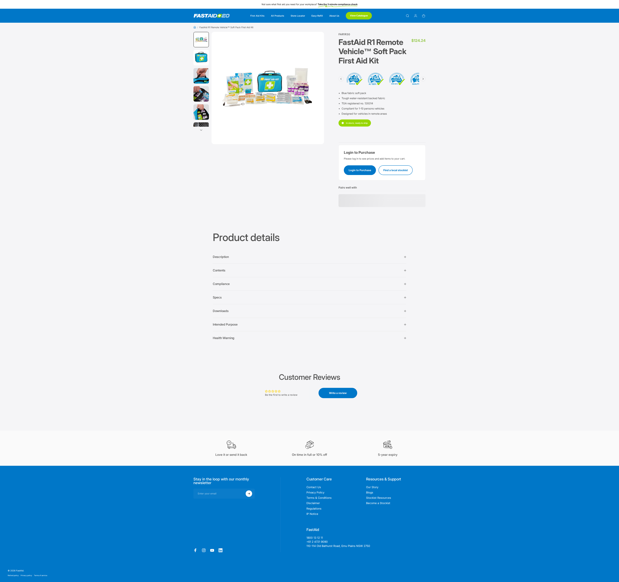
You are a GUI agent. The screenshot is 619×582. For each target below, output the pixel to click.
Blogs (369, 492)
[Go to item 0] (201, 39)
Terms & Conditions (319, 497)
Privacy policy (26, 575)
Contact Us (313, 487)
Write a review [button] (338, 393)
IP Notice (312, 514)
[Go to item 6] (201, 130)
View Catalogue (359, 15)
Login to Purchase (360, 170)
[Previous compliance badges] (341, 78)
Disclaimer (313, 503)
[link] (338, 546)
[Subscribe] (249, 493)
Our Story (372, 487)
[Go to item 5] (201, 112)
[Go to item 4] (201, 94)
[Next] (315, 96)
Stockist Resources (378, 497)
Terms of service (40, 575)
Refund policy (13, 575)
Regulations (313, 508)
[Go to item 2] (201, 57)
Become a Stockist (378, 503)
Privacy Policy (315, 492)
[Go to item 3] (201, 76)
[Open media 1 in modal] (267, 88)
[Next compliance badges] (423, 78)
